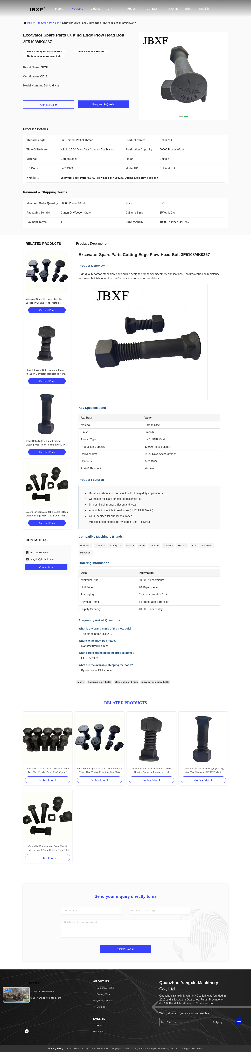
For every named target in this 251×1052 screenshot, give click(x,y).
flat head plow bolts (99, 682)
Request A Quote (103, 104)
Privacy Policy (55, 1048)
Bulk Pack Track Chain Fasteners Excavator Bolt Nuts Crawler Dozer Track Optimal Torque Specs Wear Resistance (47, 770)
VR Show (111, 10)
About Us (131, 10)
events (173, 8)
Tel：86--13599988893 (41, 991)
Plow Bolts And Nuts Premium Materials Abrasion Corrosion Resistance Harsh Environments (47, 374)
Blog (188, 8)
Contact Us (152, 10)
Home (59, 8)
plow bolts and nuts (126, 682)
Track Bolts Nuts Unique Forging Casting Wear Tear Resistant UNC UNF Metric (47, 445)
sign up (218, 1022)
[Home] (36, 8)
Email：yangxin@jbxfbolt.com (44, 997)
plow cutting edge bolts (155, 682)
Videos (95, 8)
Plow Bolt (54, 22)
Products (77, 8)
